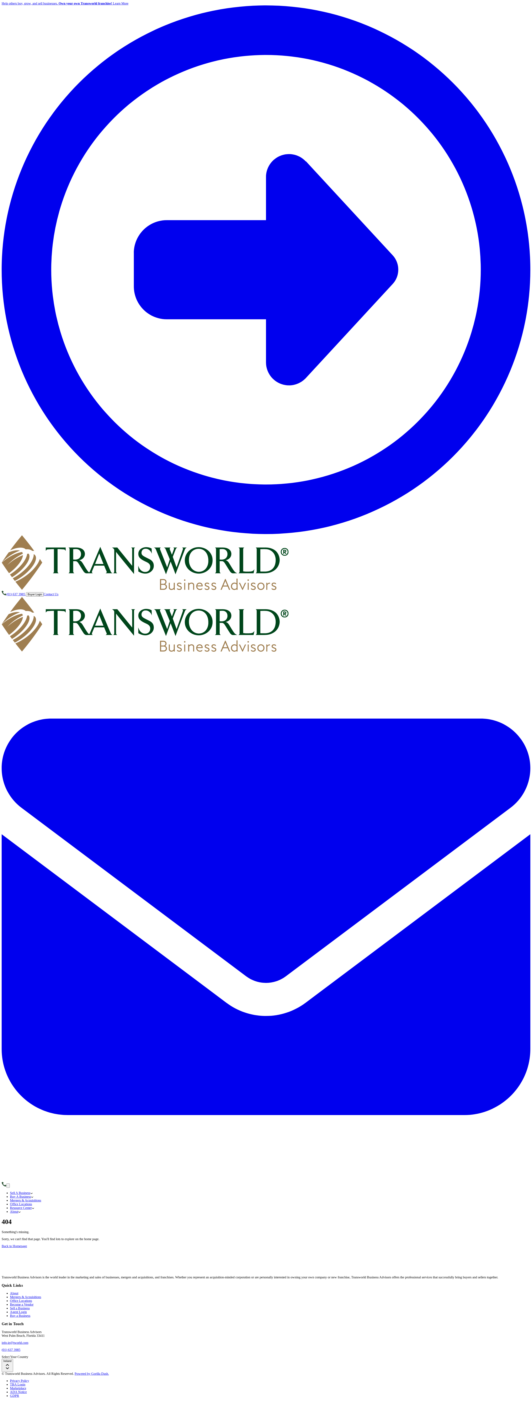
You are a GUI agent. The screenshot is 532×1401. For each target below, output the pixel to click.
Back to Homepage (14, 1246)
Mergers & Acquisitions (25, 1297)
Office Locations (21, 1301)
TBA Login (17, 1384)
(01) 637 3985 (11, 1350)
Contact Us (51, 594)
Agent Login (18, 1312)
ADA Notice (18, 1392)
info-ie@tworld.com (15, 1342)
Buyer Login (35, 594)
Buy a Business (20, 1315)
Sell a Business (20, 1308)
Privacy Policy (19, 1381)
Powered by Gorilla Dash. (92, 1373)
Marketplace (18, 1388)
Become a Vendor (21, 1304)
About (14, 1293)
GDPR (14, 1395)
